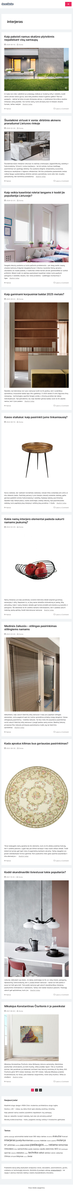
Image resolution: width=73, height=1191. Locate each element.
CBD (34, 1136)
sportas (7, 1153)
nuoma (17, 1145)
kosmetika (36, 1140)
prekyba (46, 1145)
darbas (43, 1136)
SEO (56, 1149)
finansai (65, 1136)
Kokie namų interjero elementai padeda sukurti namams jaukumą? (34, 520)
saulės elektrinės (47, 1149)
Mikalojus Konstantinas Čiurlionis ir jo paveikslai (34, 1006)
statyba (13, 1153)
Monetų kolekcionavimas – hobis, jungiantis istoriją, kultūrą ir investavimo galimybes (34, 1120)
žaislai (25, 1156)
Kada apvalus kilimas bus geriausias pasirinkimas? (36, 743)
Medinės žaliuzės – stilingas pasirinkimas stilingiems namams (30, 627)
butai (31, 1136)
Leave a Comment (62, 109)
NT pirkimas (9, 1145)
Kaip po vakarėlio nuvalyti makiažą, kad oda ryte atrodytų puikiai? (28, 1116)
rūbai (15, 1149)
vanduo (47, 1153)
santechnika (22, 1149)
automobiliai (19, 1136)
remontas (63, 1145)
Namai (8, 109)
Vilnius (7, 1156)
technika (33, 1152)
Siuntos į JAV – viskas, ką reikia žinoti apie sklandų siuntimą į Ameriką (29, 1109)
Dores (21, 45)
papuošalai (25, 1145)
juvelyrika (21, 1140)
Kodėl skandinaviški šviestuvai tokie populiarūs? (35, 872)
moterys (61, 1140)
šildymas (19, 1156)
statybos (20, 1153)
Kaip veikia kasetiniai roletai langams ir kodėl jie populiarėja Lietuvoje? (34, 194)
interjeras (9, 1140)
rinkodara (8, 1149)
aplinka (6, 1136)
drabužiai (56, 1136)
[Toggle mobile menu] (68, 4)
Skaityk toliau (27, 104)
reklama (53, 1144)
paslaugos (37, 1144)
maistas (43, 1140)
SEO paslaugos (63, 1149)
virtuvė (13, 1156)
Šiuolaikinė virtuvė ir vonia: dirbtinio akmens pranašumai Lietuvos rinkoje (32, 122)
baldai (26, 1136)
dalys (39, 1136)
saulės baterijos (33, 1149)
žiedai (29, 1156)
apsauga (11, 1136)
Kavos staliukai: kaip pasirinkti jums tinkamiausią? (35, 417)
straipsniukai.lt (56, 1170)
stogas (26, 1153)
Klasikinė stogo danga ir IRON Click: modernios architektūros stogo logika (31, 1105)
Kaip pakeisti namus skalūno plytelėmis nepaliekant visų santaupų (29, 38)
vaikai (41, 1152)
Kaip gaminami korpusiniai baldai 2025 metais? (34, 294)
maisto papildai (51, 1140)
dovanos (49, 1136)
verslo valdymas (57, 1153)
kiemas (29, 1140)
